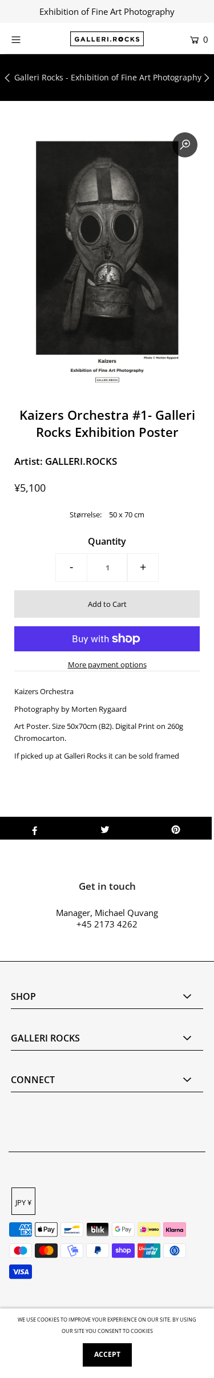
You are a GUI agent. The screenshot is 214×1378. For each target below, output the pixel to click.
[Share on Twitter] (105, 828)
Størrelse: (86, 514)
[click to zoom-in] (184, 144)
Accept (107, 1354)
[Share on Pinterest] (176, 828)
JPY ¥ (23, 1202)
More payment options (107, 664)
